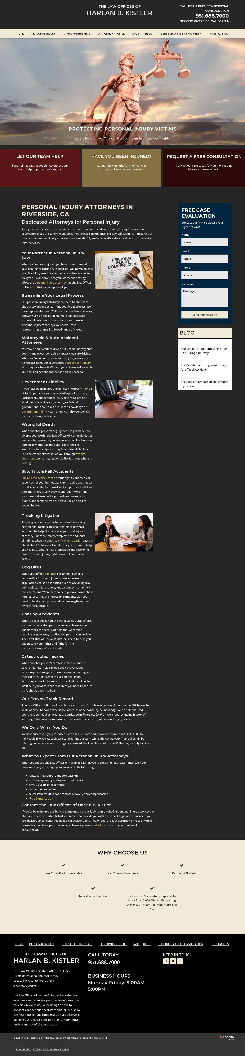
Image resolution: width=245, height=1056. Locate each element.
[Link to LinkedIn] (180, 961)
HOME (20, 33)
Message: (188, 284)
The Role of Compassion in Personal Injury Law (204, 384)
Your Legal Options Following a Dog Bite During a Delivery (203, 351)
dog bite (50, 574)
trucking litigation (70, 540)
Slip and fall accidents (36, 478)
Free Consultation (41, 798)
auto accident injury (78, 362)
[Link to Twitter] (173, 961)
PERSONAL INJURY (43, 33)
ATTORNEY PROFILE (111, 33)
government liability (35, 411)
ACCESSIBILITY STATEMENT (56, 1049)
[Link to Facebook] (166, 961)
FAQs (135, 33)
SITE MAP (37, 1049)
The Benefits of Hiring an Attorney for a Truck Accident (203, 367)
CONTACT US (219, 33)
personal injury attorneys (51, 282)
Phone (186, 267)
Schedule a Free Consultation (181, 33)
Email (186, 251)
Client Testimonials (77, 33)
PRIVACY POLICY (23, 1049)
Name (186, 234)
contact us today (102, 825)
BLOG (149, 33)
